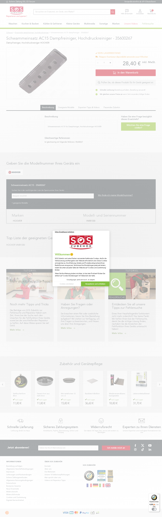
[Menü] (158, 494)
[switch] (154, 509)
